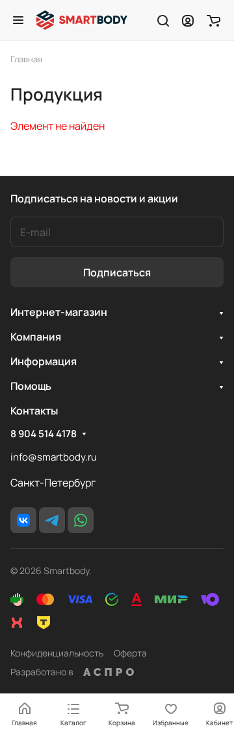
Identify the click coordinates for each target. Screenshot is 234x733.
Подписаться (117, 272)
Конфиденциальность (56, 653)
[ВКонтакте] (23, 520)
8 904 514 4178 (43, 434)
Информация (43, 361)
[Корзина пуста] (213, 20)
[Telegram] (52, 520)
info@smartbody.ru (53, 457)
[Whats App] (81, 520)
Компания (35, 337)
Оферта (130, 653)
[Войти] (188, 20)
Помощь (30, 386)
